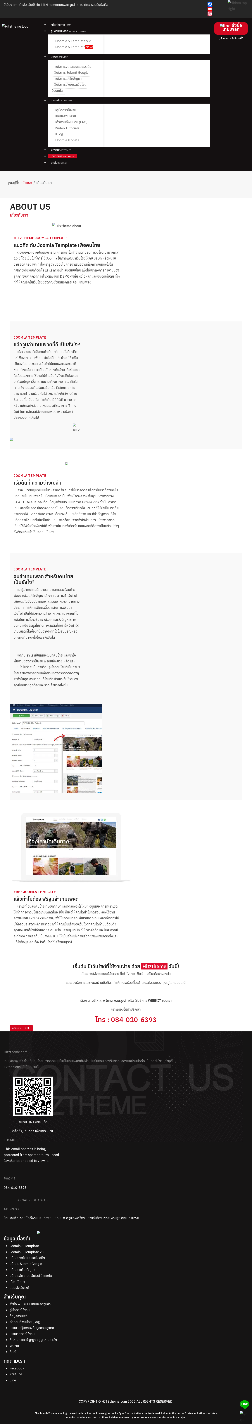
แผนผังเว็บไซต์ (19, 1288)
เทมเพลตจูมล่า (67, 5)
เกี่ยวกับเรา (17, 1282)
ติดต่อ (14, 1352)
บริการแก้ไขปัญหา (22, 1270)
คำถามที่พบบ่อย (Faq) (25, 1322)
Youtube (16, 1374)
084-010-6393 (15, 1187)
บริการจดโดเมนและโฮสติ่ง (27, 1258)
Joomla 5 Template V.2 (27, 1252)
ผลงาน (14, 1346)
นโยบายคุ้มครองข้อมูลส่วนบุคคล (32, 1328)
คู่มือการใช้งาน (20, 1310)
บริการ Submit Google (26, 1264)
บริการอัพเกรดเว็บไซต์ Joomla (31, 1276)
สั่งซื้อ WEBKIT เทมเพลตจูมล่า (30, 1304)
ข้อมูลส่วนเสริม (20, 1316)
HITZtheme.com (114, 1401)
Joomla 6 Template (24, 1246)
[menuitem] (61, 25)
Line (13, 1380)
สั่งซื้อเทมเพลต (232, 27)
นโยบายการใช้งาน (22, 1334)
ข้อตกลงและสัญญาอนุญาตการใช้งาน (35, 1340)
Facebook (17, 1368)
